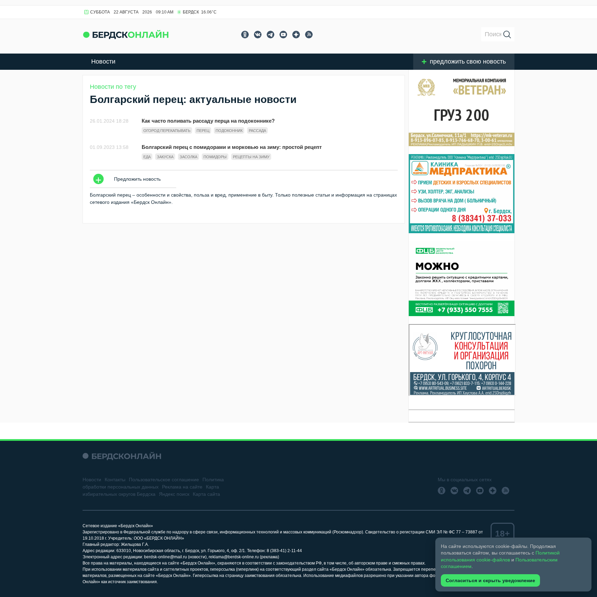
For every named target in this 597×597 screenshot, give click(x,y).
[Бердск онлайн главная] (122, 456)
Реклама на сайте (182, 487)
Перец (203, 131)
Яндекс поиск (174, 494)
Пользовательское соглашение (164, 479)
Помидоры (215, 157)
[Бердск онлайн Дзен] (296, 34)
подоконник (229, 131)
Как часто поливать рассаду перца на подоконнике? (208, 121)
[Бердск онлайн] (126, 34)
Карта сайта (206, 494)
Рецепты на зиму (251, 157)
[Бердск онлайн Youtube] (283, 34)
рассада (257, 131)
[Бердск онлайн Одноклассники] (245, 34)
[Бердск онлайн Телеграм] (270, 34)
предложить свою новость (468, 61)
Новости (103, 61)
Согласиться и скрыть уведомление (490, 580)
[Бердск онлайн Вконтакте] (258, 34)
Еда (147, 157)
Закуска (165, 157)
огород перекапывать (166, 131)
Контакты (115, 479)
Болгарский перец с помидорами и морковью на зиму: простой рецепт (232, 147)
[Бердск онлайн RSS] (309, 34)
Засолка (188, 157)
